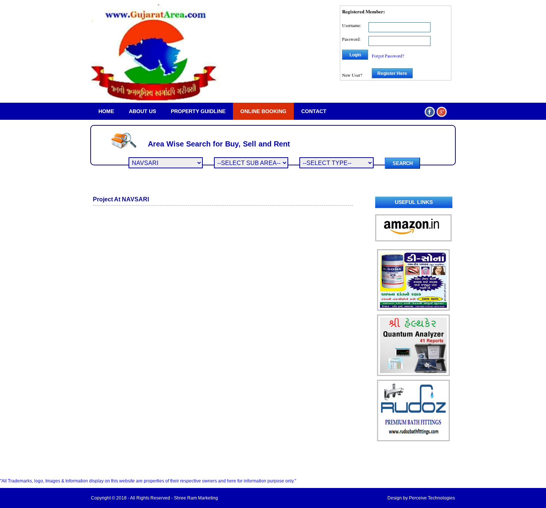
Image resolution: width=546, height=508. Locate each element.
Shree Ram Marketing (196, 498)
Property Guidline (198, 111)
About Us (142, 111)
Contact (313, 111)
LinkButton (11, 466)
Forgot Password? (388, 56)
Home (106, 111)
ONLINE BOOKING (263, 111)
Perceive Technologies (432, 498)
